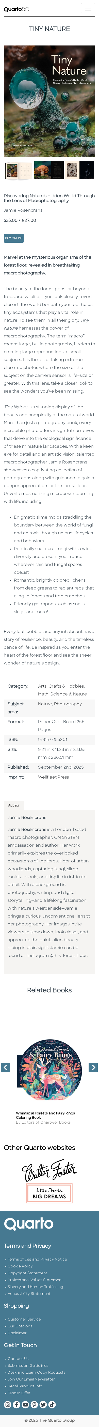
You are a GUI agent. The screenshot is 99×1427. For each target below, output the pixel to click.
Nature (45, 704)
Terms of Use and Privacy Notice (37, 1260)
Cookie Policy (20, 1266)
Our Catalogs (20, 1326)
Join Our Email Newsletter (31, 1380)
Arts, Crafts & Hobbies (61, 687)
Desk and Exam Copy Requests (36, 1373)
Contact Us (18, 1359)
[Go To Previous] (3, 1069)
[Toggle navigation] (88, 8)
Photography (68, 704)
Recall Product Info (25, 1386)
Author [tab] (14, 805)
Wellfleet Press (53, 777)
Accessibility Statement (29, 1294)
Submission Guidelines (28, 1366)
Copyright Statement (27, 1273)
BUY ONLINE (14, 238)
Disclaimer (17, 1333)
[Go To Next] (91, 1069)
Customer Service (24, 1320)
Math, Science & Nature (62, 694)
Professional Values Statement (35, 1280)
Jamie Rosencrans (27, 818)
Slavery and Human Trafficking (35, 1287)
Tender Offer (19, 1393)
